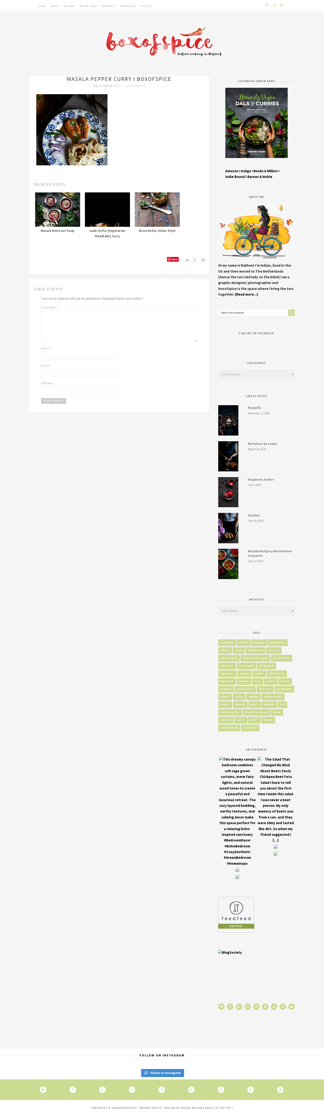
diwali (244, 681)
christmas (281, 658)
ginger (226, 689)
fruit (285, 681)
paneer (269, 704)
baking (259, 642)
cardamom (255, 650)
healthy (265, 689)
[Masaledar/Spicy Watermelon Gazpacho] (228, 565)
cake (238, 650)
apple (243, 642)
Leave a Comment (135, 85)
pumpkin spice (256, 712)
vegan (268, 720)
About (55, 6)
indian (253, 696)
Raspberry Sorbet (261, 480)
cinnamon (266, 665)
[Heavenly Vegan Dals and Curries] (256, 161)
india (239, 696)
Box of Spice (162, 42)
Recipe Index (88, 6)
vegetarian (229, 727)
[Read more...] (246, 294)
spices (226, 720)
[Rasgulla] (228, 421)
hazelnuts (245, 689)
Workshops (128, 6)
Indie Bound (235, 176)
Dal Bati (254, 515)
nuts (255, 704)
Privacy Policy (150, 1108)
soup (277, 712)
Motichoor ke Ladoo (262, 444)
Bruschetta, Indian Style (157, 230)
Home (42, 6)
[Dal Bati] (228, 529)
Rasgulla (254, 408)
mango (240, 704)
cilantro (246, 665)
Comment (49, 307)
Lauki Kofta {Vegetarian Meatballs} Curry (107, 233)
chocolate (229, 658)
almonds (227, 642)
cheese (273, 650)
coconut (228, 673)
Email (46, 365)
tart (254, 720)
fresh (270, 681)
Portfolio (108, 6)
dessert (227, 681)
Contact (146, 6)
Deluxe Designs (192, 1108)
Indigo (246, 171)
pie (282, 704)
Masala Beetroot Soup (58, 230)
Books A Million (266, 171)
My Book (69, 6)
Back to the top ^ (219, 1108)
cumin (244, 673)
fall (257, 681)
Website (47, 383)
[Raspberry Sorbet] (228, 493)
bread (225, 650)
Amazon (231, 171)
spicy (240, 720)
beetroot (277, 642)
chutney (227, 665)
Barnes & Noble (259, 176)
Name (46, 348)
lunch (225, 704)
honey (225, 696)
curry (259, 673)
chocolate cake (255, 658)
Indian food (273, 696)
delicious (277, 673)
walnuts (250, 727)
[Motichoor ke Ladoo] (228, 457)
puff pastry (230, 712)
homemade (284, 689)
